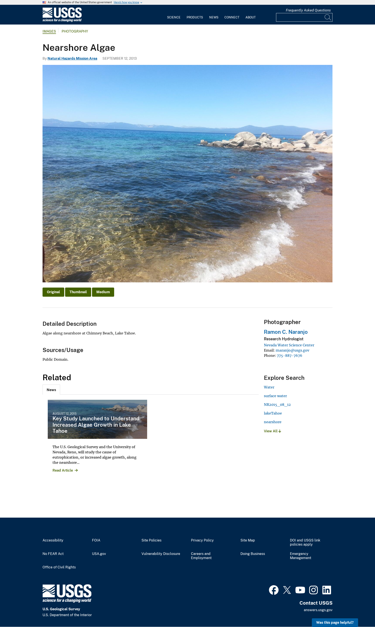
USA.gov (99, 554)
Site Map (247, 540)
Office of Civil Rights (59, 567)
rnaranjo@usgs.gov (292, 350)
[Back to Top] (359, 611)
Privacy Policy (202, 540)
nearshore (272, 422)
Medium (103, 292)
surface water (275, 396)
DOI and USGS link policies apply (305, 542)
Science (174, 17)
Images (49, 31)
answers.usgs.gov (318, 610)
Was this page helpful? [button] (335, 622)
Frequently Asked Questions (308, 10)
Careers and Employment (201, 556)
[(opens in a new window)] (274, 589)
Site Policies (151, 540)
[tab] (51, 390)
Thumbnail (78, 292)
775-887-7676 (289, 355)
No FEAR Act (53, 554)
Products (195, 17)
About (250, 17)
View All (271, 431)
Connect (231, 17)
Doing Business (252, 554)
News (213, 17)
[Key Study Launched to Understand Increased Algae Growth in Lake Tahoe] (97, 419)
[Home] (62, 21)
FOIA (96, 540)
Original (53, 292)
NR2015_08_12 (277, 404)
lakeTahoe (273, 413)
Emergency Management (300, 556)
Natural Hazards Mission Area (72, 58)
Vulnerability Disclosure (160, 554)
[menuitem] (174, 14)
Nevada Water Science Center (289, 345)
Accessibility (53, 540)
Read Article (63, 470)
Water (269, 387)
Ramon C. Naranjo (286, 332)
